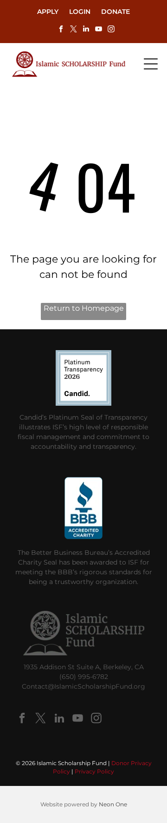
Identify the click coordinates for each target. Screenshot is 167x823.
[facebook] (61, 30)
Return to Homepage (84, 308)
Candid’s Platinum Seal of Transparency (83, 417)
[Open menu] (151, 64)
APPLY (47, 11)
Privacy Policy (94, 771)
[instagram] (111, 30)
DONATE (115, 11)
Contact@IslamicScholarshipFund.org (83, 686)
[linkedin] (86, 30)
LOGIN (79, 11)
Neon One (113, 804)
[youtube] (98, 30)
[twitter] (73, 30)
